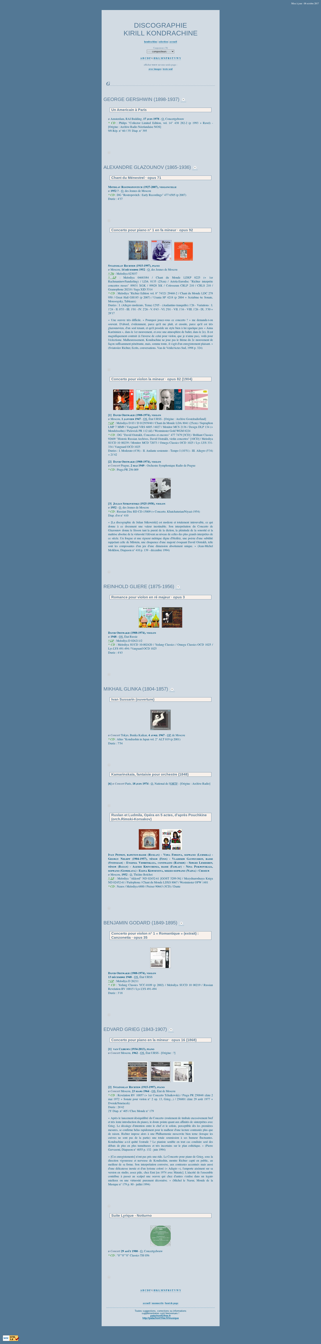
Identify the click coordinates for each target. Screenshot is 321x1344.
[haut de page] (109, 153)
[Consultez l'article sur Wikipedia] (183, 99)
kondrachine (150, 41)
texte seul (168, 69)
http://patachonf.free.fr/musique (160, 1318)
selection (163, 41)
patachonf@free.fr (160, 1315)
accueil (173, 41)
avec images (155, 69)
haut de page (171, 1303)
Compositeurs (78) (160, 48)
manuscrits (157, 1303)
